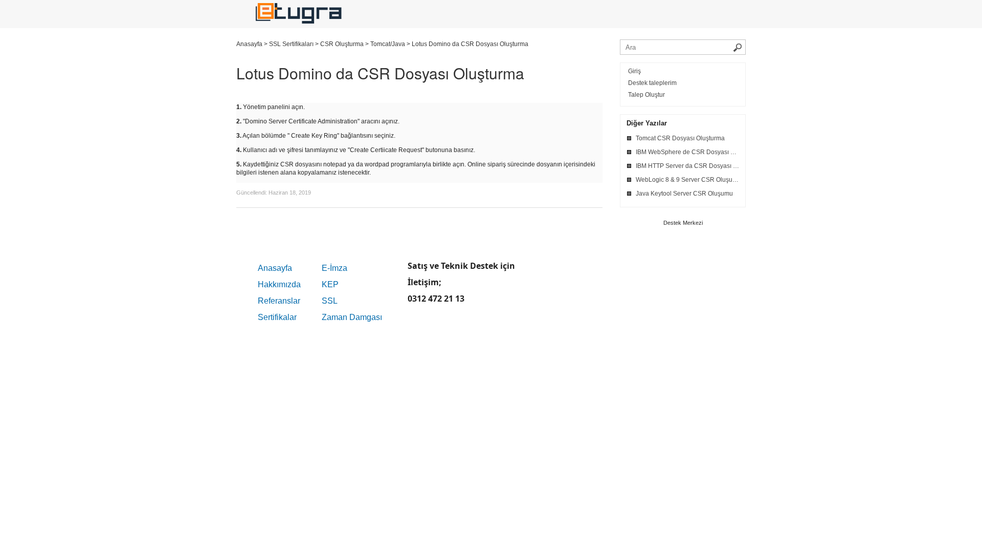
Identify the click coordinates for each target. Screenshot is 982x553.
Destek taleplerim (652, 83)
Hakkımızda (279, 284)
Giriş (634, 71)
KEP (330, 284)
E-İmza (334, 268)
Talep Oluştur (646, 94)
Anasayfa (275, 268)
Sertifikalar (277, 317)
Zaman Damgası (352, 317)
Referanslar (279, 300)
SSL (330, 300)
